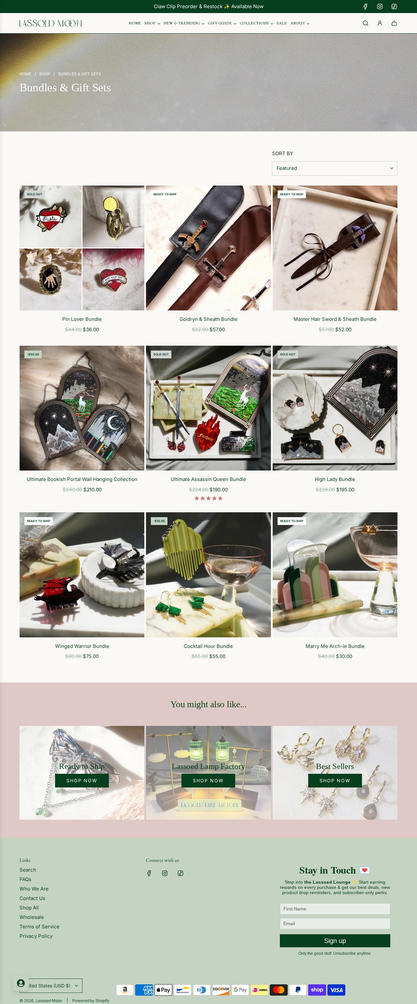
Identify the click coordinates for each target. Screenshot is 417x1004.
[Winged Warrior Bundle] (82, 574)
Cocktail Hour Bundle (208, 646)
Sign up (335, 940)
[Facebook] (365, 6)
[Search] (365, 23)
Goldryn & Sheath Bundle (208, 319)
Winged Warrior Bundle (82, 646)
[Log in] (380, 23)
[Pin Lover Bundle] (82, 248)
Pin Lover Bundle (82, 319)
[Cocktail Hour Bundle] (208, 574)
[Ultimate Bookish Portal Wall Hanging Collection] (82, 408)
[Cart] (394, 23)
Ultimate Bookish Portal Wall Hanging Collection (82, 479)
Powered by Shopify (90, 1000)
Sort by (282, 153)
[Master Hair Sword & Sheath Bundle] (335, 248)
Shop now (81, 780)
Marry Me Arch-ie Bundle (335, 646)
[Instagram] (380, 6)
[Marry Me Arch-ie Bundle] (335, 574)
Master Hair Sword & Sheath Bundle (335, 319)
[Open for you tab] (21, 983)
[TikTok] (394, 6)
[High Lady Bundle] (335, 408)
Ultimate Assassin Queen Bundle (208, 479)
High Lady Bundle (335, 479)
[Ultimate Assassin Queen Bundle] (208, 408)
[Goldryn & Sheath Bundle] (208, 248)
